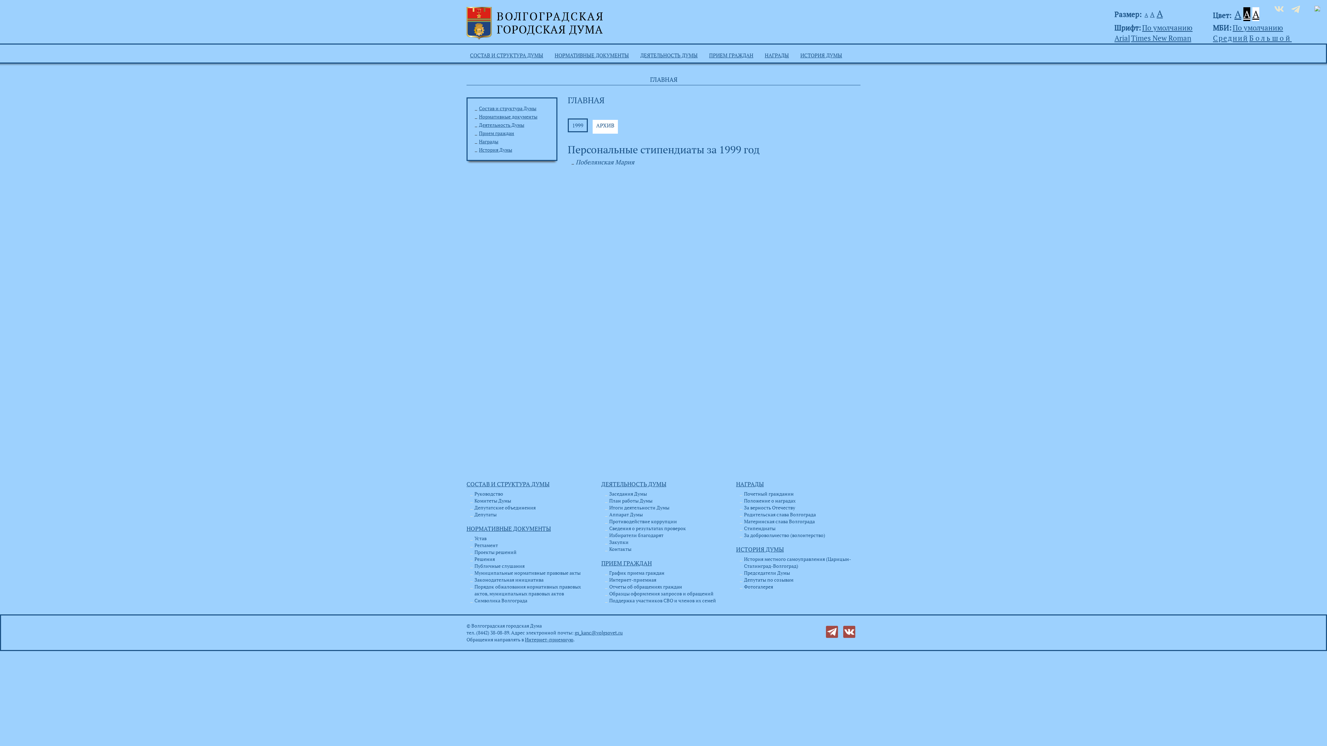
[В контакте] (849, 631)
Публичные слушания (499, 566)
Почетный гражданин (769, 493)
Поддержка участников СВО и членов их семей (662, 600)
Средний (1230, 38)
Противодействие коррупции (643, 521)
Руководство (488, 493)
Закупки (619, 542)
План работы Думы (630, 500)
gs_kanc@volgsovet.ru (599, 632)
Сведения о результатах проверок (647, 528)
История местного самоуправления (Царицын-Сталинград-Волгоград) (797, 562)
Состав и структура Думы (506, 55)
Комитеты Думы (492, 500)
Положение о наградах (770, 500)
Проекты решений (495, 552)
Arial (1122, 38)
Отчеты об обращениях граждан (645, 586)
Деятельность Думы (669, 55)
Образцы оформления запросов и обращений (661, 593)
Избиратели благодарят (636, 535)
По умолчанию (1167, 27)
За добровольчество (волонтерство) (784, 535)
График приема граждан (637, 573)
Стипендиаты (759, 528)
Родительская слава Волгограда (780, 514)
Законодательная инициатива (509, 579)
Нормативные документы (592, 55)
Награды (777, 55)
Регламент (486, 545)
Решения (484, 559)
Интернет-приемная (632, 579)
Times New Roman (1161, 38)
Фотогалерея (758, 586)
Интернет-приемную (549, 639)
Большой (1270, 38)
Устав (480, 538)
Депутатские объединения (505, 507)
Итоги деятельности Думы (639, 507)
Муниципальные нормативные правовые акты (527, 573)
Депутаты (485, 514)
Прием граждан (731, 55)
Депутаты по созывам (768, 579)
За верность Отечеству (769, 507)
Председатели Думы (767, 573)
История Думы (821, 55)
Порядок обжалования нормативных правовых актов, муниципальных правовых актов (527, 590)
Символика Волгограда (500, 600)
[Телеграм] (832, 631)
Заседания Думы (628, 493)
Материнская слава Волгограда (779, 521)
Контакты (620, 549)
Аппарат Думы (626, 514)
